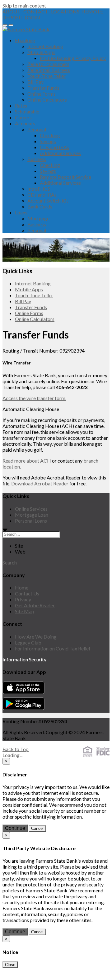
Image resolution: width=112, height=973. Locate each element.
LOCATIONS (65, 11)
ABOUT (11, 11)
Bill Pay (35, 82)
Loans (21, 212)
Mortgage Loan (31, 515)
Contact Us (27, 593)
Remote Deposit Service (65, 177)
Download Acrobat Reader (39, 483)
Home (21, 587)
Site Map (24, 611)
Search (9, 562)
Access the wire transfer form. (34, 398)
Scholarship (27, 111)
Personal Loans (31, 521)
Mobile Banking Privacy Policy (73, 58)
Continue (15, 828)
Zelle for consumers (48, 64)
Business (36, 159)
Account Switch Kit (47, 200)
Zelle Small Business (48, 70)
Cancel (37, 828)
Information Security (24, 659)
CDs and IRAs (54, 147)
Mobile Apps (41, 52)
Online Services (31, 509)
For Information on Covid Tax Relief (53, 648)
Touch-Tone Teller (46, 76)
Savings (48, 141)
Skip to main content (24, 5)
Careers (23, 117)
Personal (36, 129)
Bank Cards (39, 206)
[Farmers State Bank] (25, 29)
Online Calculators (47, 100)
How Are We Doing (36, 636)
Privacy (23, 599)
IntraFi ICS (38, 189)
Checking (50, 135)
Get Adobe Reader (35, 605)
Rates (21, 105)
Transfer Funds (43, 88)
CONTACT (35, 11)
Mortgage (38, 218)
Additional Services (60, 153)
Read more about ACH (26, 461)
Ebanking (25, 40)
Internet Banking (45, 46)
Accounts (25, 123)
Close (10, 964)
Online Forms (41, 94)
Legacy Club (28, 642)
